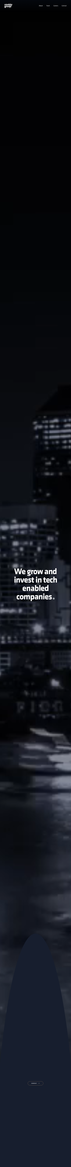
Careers (55, 6)
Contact (64, 6)
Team (48, 6)
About (41, 6)
